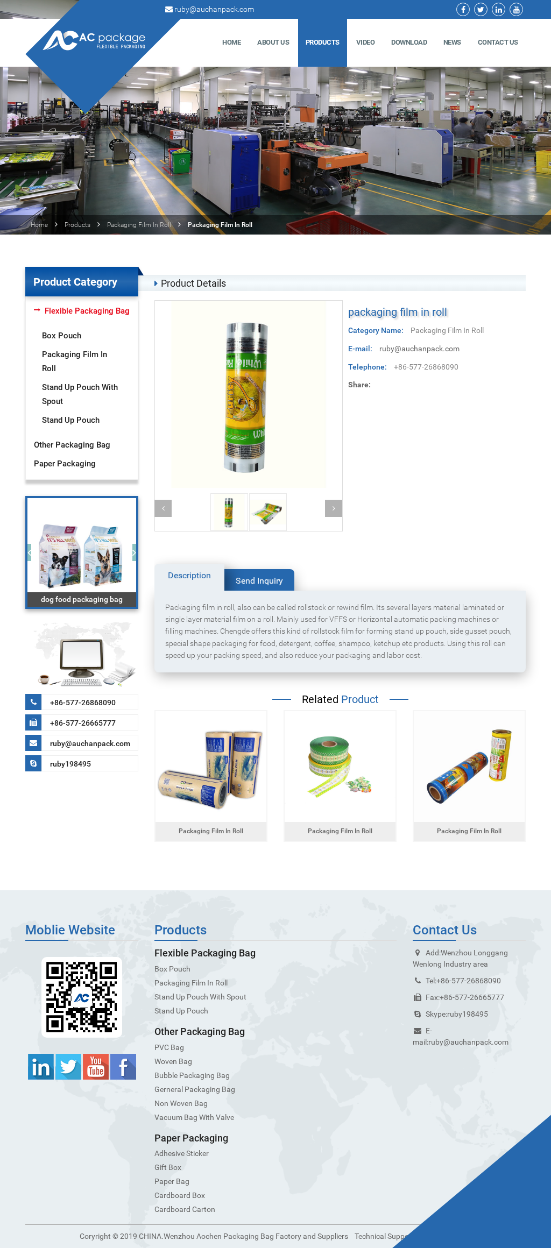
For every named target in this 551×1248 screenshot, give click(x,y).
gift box (167, 1167)
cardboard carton (184, 1209)
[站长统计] (458, 1236)
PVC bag (169, 1047)
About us (273, 42)
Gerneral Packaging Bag (194, 1089)
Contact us (498, 42)
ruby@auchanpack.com (214, 9)
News (452, 42)
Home (231, 42)
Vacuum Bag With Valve (194, 1117)
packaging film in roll (211, 831)
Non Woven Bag (181, 1103)
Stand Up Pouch (71, 420)
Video (365, 42)
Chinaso (431, 1236)
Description (189, 575)
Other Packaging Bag (72, 445)
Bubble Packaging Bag (192, 1075)
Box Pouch (61, 336)
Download (409, 42)
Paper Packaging (65, 464)
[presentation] (29, 552)
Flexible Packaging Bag (87, 311)
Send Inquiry (259, 581)
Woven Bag (173, 1061)
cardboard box (179, 1195)
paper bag (171, 1181)
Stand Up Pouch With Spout (80, 394)
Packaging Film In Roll (139, 225)
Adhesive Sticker (181, 1153)
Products (323, 42)
